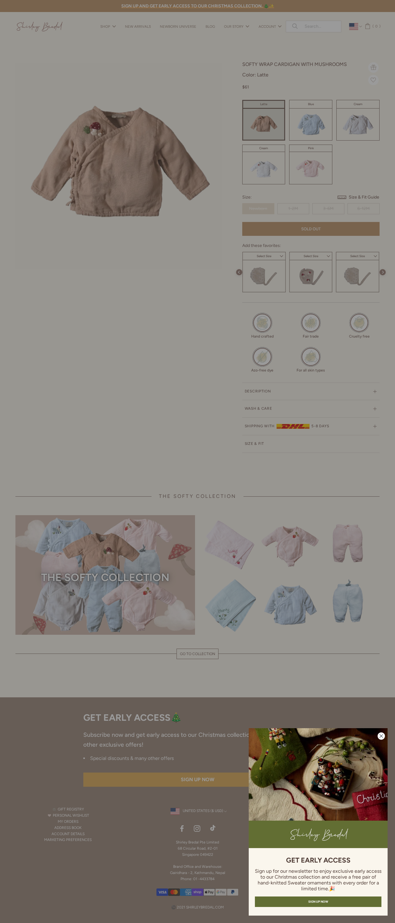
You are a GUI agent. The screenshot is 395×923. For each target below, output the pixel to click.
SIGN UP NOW (318, 901)
